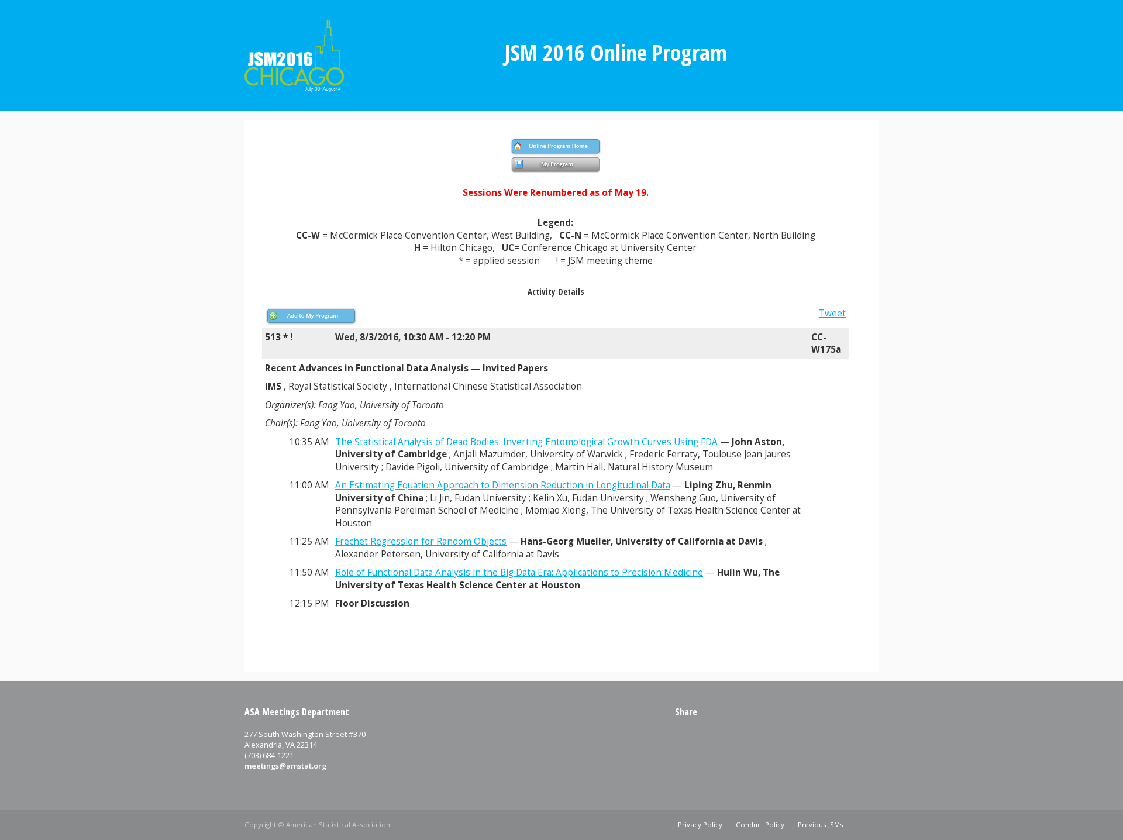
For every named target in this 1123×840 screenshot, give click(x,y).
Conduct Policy (760, 824)
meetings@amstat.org (285, 765)
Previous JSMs (820, 824)
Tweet (832, 313)
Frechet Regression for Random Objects (421, 541)
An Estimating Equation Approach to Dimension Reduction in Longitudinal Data (502, 485)
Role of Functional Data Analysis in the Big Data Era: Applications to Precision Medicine (519, 572)
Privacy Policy (700, 824)
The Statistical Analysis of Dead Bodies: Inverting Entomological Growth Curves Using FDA (526, 442)
